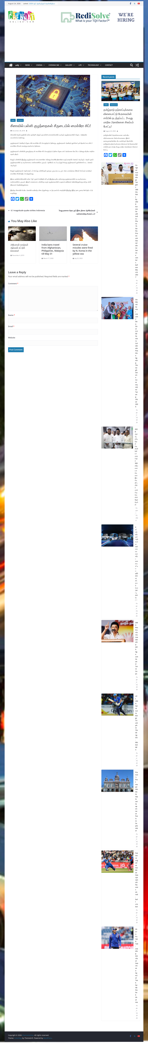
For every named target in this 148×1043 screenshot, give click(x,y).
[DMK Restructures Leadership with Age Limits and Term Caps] (117, 656)
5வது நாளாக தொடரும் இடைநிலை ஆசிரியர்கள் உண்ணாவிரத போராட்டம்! (77, 212)
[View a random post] (137, 65)
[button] (20, 65)
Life (80, 65)
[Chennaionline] (11, 65)
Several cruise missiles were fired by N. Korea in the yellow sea (83, 249)
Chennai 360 (54, 65)
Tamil (13, 120)
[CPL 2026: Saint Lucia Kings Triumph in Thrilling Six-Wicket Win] (117, 731)
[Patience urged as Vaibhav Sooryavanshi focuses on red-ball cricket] (117, 887)
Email (11, 326)
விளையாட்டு (114, 105)
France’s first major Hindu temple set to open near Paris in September (136, 801)
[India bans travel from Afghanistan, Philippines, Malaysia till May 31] (53, 228)
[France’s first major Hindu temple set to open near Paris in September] (117, 809)
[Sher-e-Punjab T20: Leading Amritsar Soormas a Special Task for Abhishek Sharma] (117, 974)
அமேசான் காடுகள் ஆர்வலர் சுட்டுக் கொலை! (19, 247)
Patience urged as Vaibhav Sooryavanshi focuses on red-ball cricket (136, 880)
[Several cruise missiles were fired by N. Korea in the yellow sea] (84, 228)
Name (11, 315)
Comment (13, 283)
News (27, 65)
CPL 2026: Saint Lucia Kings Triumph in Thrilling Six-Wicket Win (136, 723)
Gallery (68, 65)
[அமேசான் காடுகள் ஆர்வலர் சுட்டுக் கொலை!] (22, 228)
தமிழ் (17, 65)
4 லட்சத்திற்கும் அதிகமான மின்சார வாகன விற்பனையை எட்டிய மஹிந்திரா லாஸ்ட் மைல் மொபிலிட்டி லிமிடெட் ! (136, 563)
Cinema (39, 65)
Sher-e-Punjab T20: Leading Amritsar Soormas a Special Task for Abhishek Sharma (136, 965)
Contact (109, 65)
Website (11, 337)
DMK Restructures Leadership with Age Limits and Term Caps (136, 648)
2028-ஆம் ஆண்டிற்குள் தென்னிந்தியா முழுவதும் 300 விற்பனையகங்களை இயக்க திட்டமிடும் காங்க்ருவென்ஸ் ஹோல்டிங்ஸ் (136, 467)
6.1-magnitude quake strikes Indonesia (28, 210)
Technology (93, 65)
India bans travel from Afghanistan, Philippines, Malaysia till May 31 (53, 249)
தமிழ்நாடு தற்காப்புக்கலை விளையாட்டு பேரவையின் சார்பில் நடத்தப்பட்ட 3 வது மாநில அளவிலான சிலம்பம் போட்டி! (118, 118)
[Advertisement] (74, 44)
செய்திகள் (20, 120)
